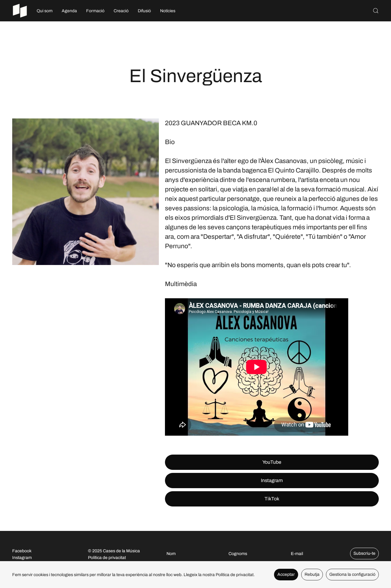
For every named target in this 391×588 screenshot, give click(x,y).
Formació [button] (95, 11)
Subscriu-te (364, 553)
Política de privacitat (107, 557)
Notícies (167, 11)
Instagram (272, 480)
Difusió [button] (144, 11)
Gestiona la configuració (352, 574)
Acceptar (286, 574)
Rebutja (312, 574)
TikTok (272, 498)
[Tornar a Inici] (19, 10)
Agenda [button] (69, 11)
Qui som (45, 11)
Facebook (21, 551)
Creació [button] (121, 11)
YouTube (271, 462)
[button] (376, 10)
